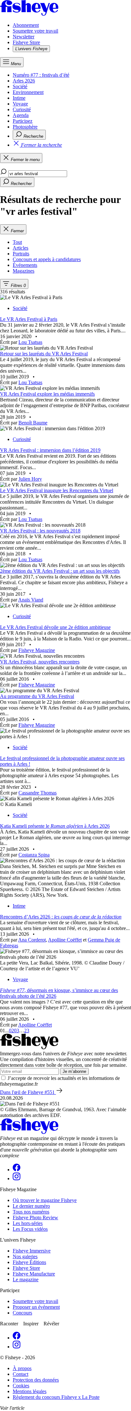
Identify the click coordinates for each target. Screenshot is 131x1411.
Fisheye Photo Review (35, 1217)
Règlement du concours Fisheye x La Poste (56, 1397)
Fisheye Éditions (29, 1262)
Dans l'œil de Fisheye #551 (28, 1092)
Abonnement (26, 25)
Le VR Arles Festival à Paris (28, 319)
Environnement (28, 92)
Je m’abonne (74, 1071)
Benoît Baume (32, 422)
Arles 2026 (24, 80)
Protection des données (36, 1380)
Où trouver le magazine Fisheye (45, 1200)
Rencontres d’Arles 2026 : (60, 916)
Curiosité (22, 109)
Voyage (20, 103)
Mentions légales (29, 1391)
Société (20, 86)
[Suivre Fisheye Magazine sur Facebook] (16, 1169)
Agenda (21, 115)
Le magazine (25, 1279)
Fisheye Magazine (36, 650)
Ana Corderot (32, 939)
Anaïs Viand (30, 599)
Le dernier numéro (31, 1206)
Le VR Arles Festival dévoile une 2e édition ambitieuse (55, 627)
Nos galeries (25, 1256)
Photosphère (25, 126)
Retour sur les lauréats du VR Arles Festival (44, 353)
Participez (22, 121)
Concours (22, 1312)
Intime (19, 98)
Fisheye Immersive (32, 1250)
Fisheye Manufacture (34, 1273)
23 (26, 1030)
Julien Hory (30, 479)
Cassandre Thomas (37, 792)
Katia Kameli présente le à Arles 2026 (55, 826)
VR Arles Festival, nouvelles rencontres (39, 661)
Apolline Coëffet (65, 939)
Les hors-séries (28, 1223)
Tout (17, 242)
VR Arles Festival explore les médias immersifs (47, 394)
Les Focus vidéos (30, 1229)
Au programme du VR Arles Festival (37, 696)
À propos (22, 1368)
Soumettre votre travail (35, 31)
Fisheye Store (26, 42)
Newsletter (23, 36)
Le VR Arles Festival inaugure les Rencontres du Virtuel (56, 490)
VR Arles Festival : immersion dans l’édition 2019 (50, 450)
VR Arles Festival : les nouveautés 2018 (40, 530)
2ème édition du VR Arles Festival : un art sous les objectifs (60, 571)
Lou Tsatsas (30, 342)
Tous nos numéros (31, 1211)
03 (16, 1030)
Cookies (21, 1385)
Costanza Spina (34, 854)
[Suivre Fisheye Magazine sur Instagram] (16, 1178)
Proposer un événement (36, 1307)
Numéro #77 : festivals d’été (41, 75)
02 (11, 1030)
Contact (20, 1374)
